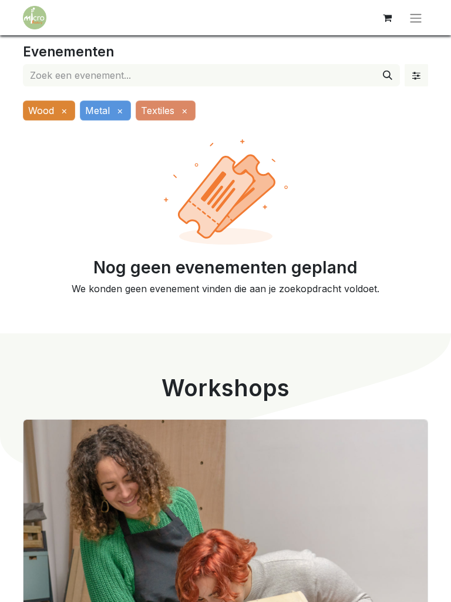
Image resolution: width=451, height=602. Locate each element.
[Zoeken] (387, 75)
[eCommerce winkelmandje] (387, 17)
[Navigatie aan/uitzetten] (415, 18)
